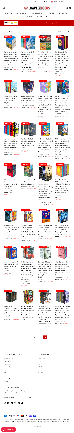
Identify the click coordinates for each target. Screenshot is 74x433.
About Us (63, 13)
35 (40, 337)
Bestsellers (37, 13)
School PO (41, 367)
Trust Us (40, 364)
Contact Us (41, 17)
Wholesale (41, 370)
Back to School (13, 13)
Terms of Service (8, 358)
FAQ (5, 373)
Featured (50, 13)
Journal (31, 17)
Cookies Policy (8, 364)
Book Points (41, 373)
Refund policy (7, 379)
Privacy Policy (7, 367)
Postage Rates (41, 358)
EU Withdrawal (8, 382)
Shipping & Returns (9, 361)
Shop (25, 13)
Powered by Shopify (37, 426)
